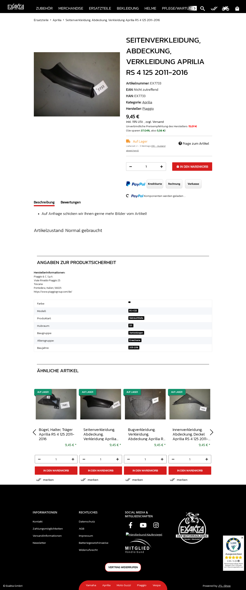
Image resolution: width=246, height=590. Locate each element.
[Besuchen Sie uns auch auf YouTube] (143, 525)
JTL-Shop (224, 585)
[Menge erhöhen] (161, 167)
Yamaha (91, 585)
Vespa (156, 585)
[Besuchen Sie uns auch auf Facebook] (130, 525)
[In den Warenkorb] (37, 32)
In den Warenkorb (56, 470)
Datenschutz (87, 521)
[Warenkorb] (237, 9)
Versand (158, 121)
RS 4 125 (133, 310)
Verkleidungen (136, 332)
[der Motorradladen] (16, 6)
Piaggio (141, 585)
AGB (81, 528)
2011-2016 (133, 347)
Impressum (86, 535)
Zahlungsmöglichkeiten (48, 528)
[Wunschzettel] (214, 9)
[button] (202, 9)
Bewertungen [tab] (71, 202)
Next (211, 432)
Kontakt (37, 521)
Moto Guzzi (124, 585)
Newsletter (39, 542)
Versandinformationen (47, 535)
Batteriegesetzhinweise (93, 542)
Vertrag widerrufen (123, 567)
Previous (34, 432)
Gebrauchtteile (136, 317)
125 (130, 325)
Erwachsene (134, 340)
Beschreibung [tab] (44, 202)
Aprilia (147, 102)
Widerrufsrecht (88, 550)
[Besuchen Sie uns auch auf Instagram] (156, 525)
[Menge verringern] (130, 167)
